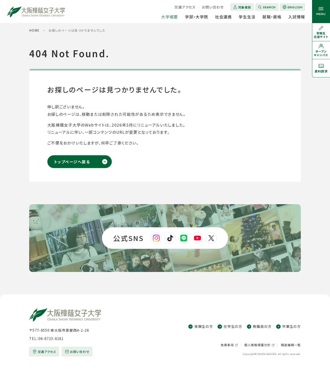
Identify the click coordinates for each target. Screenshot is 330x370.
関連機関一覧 (291, 345)
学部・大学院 (196, 17)
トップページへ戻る (72, 161)
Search (269, 7)
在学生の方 (233, 326)
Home (34, 30)
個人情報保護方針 (257, 345)
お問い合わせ (213, 6)
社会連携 (223, 17)
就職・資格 (272, 17)
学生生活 (247, 17)
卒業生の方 (291, 326)
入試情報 (296, 17)
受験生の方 (203, 326)
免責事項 (227, 345)
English (292, 8)
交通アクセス (184, 6)
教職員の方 (262, 326)
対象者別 (244, 7)
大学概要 (169, 17)
